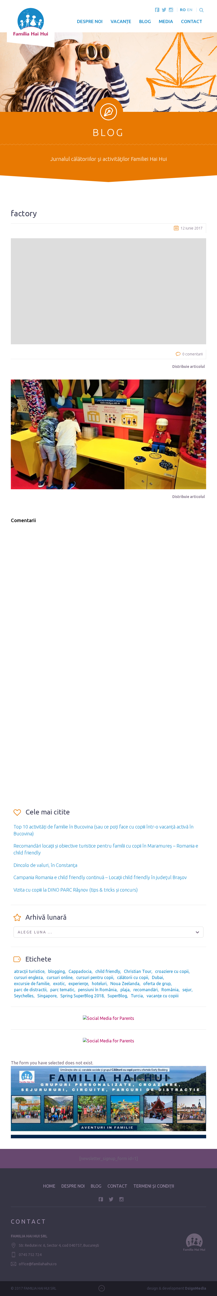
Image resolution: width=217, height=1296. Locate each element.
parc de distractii (30, 989)
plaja (125, 989)
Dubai (157, 977)
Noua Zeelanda (124, 983)
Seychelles (24, 995)
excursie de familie (31, 983)
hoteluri (99, 983)
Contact (191, 21)
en (189, 10)
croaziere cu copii (172, 971)
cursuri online (60, 977)
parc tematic (62, 989)
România (170, 989)
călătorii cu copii (132, 977)
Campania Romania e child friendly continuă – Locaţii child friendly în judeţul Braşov (100, 877)
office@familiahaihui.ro (38, 1264)
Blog (145, 21)
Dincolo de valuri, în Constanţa (45, 865)
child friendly (107, 971)
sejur (187, 989)
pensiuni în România (97, 989)
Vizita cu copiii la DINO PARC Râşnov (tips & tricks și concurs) (75, 889)
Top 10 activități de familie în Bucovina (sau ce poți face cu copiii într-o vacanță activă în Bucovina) (103, 830)
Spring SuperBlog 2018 (82, 995)
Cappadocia (80, 971)
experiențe (78, 983)
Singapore (47, 995)
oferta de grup (157, 983)
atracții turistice (29, 971)
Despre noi (90, 21)
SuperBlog (117, 995)
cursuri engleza (28, 977)
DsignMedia (195, 1288)
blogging (56, 971)
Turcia (137, 995)
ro (183, 10)
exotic (59, 983)
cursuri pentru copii (94, 977)
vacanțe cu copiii (163, 995)
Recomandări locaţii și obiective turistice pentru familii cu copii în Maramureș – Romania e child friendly (105, 849)
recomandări (145, 989)
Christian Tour (137, 971)
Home (49, 1186)
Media (166, 21)
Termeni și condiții (153, 1186)
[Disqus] (108, 595)
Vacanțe (121, 21)
